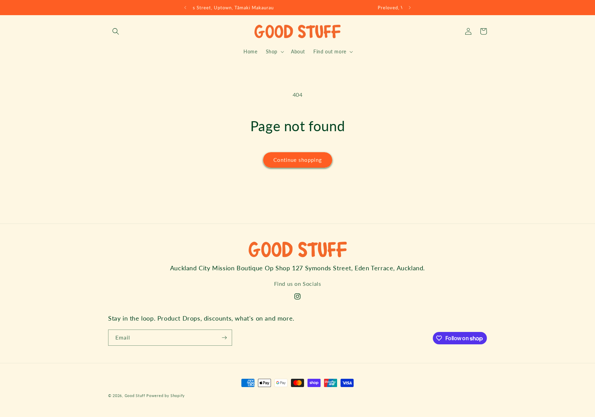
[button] (115, 31)
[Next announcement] (409, 7)
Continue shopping (297, 160)
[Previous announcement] (185, 7)
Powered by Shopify (165, 395)
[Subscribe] (224, 338)
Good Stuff (135, 395)
